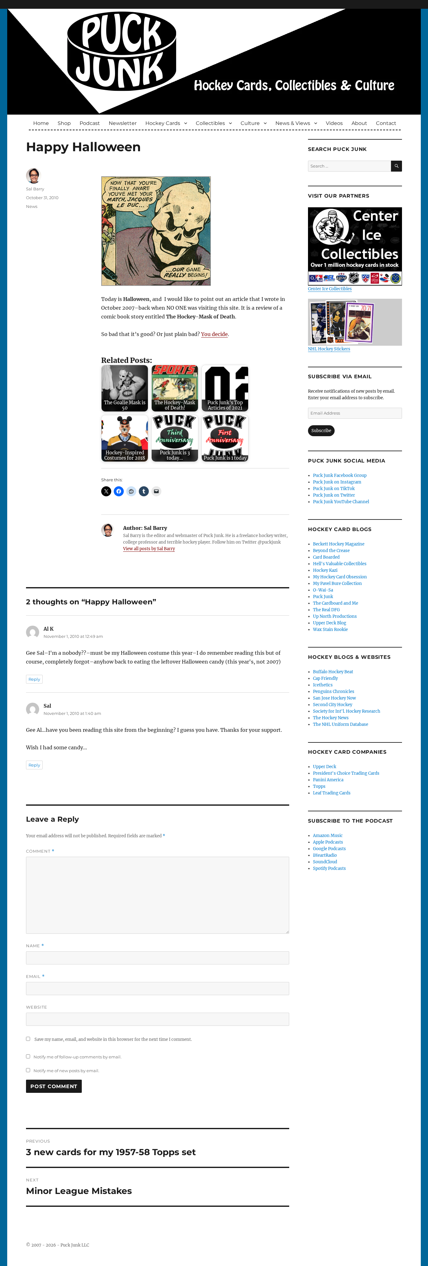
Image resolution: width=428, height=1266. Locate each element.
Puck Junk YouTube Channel (341, 501)
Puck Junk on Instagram (337, 482)
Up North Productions (335, 616)
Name (35, 945)
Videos (334, 123)
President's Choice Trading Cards (346, 773)
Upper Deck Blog (329, 623)
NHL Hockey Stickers (329, 349)
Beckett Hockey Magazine (338, 544)
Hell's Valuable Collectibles (340, 563)
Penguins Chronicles (333, 691)
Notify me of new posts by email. (66, 1070)
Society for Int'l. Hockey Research (346, 711)
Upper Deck (324, 766)
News (31, 206)
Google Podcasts (329, 848)
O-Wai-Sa (323, 590)
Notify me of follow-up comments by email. (78, 1056)
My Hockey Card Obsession (340, 577)
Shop (64, 123)
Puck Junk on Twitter (334, 495)
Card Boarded (326, 557)
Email (35, 976)
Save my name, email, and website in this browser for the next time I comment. (113, 1039)
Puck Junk (323, 596)
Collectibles (210, 123)
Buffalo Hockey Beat (333, 671)
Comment (40, 851)
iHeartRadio (325, 855)
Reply (34, 679)
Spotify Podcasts (329, 868)
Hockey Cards (162, 123)
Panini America (328, 780)
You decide (214, 334)
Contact (386, 123)
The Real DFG (326, 609)
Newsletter (123, 123)
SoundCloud (325, 862)
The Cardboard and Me (335, 603)
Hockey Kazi (325, 570)
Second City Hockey (332, 704)
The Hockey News (331, 718)
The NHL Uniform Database (340, 724)
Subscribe (321, 430)
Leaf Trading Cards (332, 793)
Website (36, 1007)
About (359, 123)
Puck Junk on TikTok (334, 488)
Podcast (90, 123)
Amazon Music (328, 835)
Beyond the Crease (331, 550)
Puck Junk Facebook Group (340, 475)
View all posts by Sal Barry (149, 548)
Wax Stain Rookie (330, 629)
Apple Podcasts (328, 842)
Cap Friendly (325, 678)
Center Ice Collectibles (330, 289)
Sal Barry (35, 188)
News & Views (292, 123)
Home (41, 123)
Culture (250, 123)
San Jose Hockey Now (334, 698)
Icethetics (323, 685)
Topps (319, 786)
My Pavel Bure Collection (337, 583)
